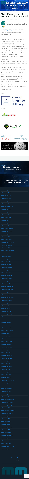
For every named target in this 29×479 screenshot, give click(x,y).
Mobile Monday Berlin (6, 214)
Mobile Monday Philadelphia (7, 372)
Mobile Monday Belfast (6, 212)
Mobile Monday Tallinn (6, 421)
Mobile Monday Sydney (6, 416)
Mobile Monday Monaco (6, 341)
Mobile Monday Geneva (6, 275)
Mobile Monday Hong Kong (7, 286)
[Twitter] (18, 458)
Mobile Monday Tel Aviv (6, 427)
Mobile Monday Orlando (6, 358)
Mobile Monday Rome (6, 383)
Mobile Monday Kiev (5, 303)
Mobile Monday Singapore (7, 402)
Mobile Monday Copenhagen (7, 250)
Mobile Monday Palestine (6, 366)
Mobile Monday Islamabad (7, 289)
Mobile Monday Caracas (6, 239)
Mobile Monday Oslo (5, 361)
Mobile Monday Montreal (6, 344)
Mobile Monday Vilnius (6, 440)
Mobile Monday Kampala (6, 300)
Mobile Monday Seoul (6, 394)
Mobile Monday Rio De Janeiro (8, 380)
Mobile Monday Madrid (6, 316)
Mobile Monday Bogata (6, 217)
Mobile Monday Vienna (6, 438)
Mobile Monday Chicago (6, 245)
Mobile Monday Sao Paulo (7, 388)
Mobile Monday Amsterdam (7, 192)
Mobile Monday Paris (5, 369)
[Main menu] (27, 2)
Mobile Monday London (6, 311)
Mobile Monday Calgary (6, 236)
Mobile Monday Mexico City (7, 333)
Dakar (21, 19)
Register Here (10, 30)
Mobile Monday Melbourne (7, 330)
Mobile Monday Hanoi (6, 281)
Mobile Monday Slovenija (6, 405)
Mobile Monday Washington (7, 446)
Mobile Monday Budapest (6, 231)
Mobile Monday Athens (6, 195)
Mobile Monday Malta (6, 325)
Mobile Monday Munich (6, 350)
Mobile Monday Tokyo (6, 429)
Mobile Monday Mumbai (6, 347)
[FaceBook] (13, 458)
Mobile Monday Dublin (6, 264)
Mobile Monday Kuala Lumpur (7, 305)
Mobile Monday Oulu (5, 363)
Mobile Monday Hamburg (6, 278)
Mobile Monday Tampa (6, 424)
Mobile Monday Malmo (6, 322)
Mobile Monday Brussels (6, 225)
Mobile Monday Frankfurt (6, 272)
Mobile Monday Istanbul (6, 292)
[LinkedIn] (16, 458)
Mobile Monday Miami (6, 336)
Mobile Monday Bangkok (6, 203)
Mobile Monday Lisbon (6, 308)
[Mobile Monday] (3, 2)
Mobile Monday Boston (6, 220)
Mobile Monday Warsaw (6, 443)
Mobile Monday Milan (6, 338)
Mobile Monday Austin (6, 198)
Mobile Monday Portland (6, 374)
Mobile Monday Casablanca (7, 242)
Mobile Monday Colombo (6, 248)
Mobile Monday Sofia (6, 407)
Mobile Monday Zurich (6, 449)
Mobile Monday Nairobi (6, 352)
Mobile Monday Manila (6, 327)
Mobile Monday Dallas (6, 256)
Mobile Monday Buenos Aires (7, 234)
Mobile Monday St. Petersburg (8, 410)
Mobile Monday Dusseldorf (7, 267)
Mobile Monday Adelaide (6, 190)
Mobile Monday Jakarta (6, 294)
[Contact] (11, 458)
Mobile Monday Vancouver (7, 435)
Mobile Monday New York (6, 355)
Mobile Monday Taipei (6, 418)
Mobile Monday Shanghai (6, 396)
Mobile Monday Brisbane (6, 223)
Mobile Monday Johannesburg (7, 297)
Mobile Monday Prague (6, 377)
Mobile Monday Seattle (6, 391)
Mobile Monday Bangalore (7, 201)
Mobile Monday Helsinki (6, 283)
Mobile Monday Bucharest (7, 228)
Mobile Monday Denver (6, 259)
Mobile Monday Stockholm (7, 413)
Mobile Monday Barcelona (7, 206)
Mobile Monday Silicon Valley (7, 399)
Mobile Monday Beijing (6, 209)
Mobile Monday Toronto (6, 432)
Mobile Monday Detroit (6, 261)
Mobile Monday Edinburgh (7, 270)
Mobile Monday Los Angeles (7, 314)
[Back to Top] (23, 474)
